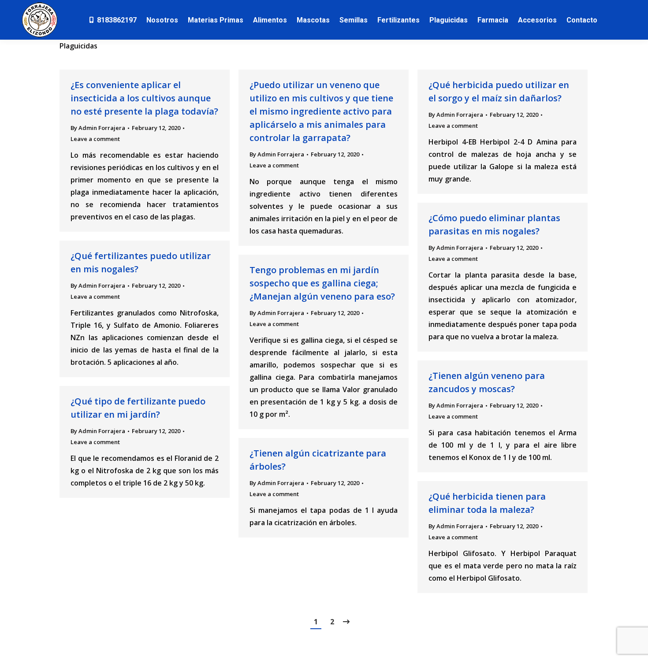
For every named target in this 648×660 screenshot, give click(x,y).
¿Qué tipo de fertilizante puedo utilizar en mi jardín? (138, 407)
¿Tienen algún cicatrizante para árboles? (318, 459)
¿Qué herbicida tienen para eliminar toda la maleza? (487, 502)
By (98, 128)
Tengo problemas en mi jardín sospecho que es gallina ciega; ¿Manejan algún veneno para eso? (322, 283)
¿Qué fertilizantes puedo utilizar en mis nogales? (141, 262)
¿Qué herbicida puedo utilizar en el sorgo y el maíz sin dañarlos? (498, 91)
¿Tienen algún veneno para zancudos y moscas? (486, 382)
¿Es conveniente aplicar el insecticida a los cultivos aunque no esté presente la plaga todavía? (144, 98)
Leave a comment (95, 139)
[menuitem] (112, 20)
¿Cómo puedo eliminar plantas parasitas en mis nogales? (494, 224)
